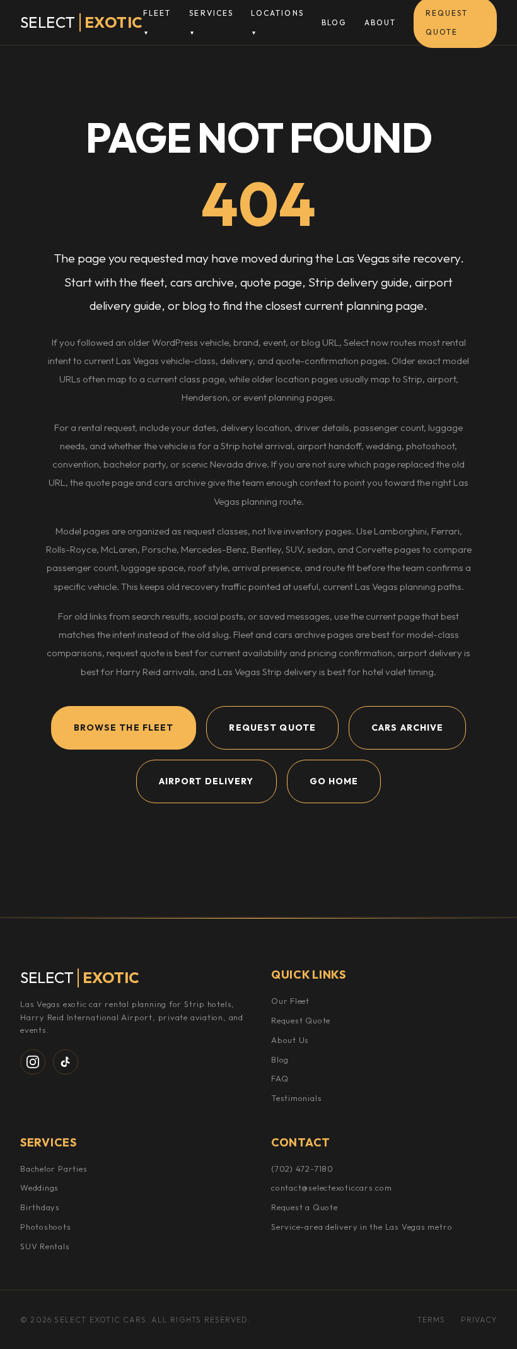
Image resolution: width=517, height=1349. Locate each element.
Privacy (479, 1319)
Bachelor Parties (53, 1168)
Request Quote (272, 727)
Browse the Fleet (124, 727)
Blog (334, 22)
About (380, 22)
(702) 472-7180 (302, 1168)
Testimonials (296, 1098)
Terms (431, 1319)
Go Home (334, 781)
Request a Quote (304, 1207)
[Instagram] (32, 1062)
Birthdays (40, 1207)
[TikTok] (65, 1062)
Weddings (39, 1187)
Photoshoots (45, 1227)
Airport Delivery (206, 781)
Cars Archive (407, 727)
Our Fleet (290, 1001)
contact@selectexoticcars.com (331, 1187)
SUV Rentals (45, 1246)
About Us (290, 1040)
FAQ (279, 1078)
